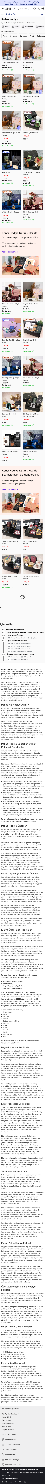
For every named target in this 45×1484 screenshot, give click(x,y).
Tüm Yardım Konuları (9, 1414)
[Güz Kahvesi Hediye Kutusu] (33, 328)
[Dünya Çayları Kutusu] (33, 84)
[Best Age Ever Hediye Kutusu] (11, 402)
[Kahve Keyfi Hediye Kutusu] (11, 84)
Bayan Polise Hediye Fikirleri (21, 643)
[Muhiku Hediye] (2, 14)
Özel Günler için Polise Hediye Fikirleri (20, 654)
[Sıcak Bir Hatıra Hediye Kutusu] (33, 160)
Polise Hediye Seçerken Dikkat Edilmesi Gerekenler (25, 632)
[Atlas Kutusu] (11, 160)
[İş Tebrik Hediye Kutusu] (11, 200)
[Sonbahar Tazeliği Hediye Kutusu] (11, 328)
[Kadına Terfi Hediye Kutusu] (33, 439)
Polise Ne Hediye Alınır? (15, 629)
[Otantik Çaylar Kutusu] (33, 120)
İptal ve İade (6, 1426)
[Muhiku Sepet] (42, 8)
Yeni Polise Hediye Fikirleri (20, 649)
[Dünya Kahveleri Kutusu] (11, 50)
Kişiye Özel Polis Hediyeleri (17, 640)
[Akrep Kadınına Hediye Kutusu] (11, 529)
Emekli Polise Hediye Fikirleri (21, 651)
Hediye (8, 23)
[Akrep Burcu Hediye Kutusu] (33, 529)
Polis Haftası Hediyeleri (19, 659)
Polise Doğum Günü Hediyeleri (22, 657)
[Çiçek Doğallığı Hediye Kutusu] (33, 200)
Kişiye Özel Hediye (18, 23)
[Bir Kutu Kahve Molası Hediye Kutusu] (33, 402)
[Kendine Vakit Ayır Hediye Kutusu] (11, 120)
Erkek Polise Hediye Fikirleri (21, 646)
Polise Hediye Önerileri (15, 635)
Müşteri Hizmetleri (8, 1429)
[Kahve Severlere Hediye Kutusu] (11, 292)
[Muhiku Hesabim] (38, 8)
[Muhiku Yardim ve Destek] (34, 8)
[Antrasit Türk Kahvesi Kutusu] (11, 564)
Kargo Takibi (6, 1417)
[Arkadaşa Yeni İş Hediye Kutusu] (11, 366)
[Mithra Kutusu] (33, 50)
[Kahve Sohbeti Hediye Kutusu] (11, 439)
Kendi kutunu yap (10, 251)
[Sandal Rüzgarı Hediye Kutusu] (33, 564)
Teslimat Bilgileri (8, 1423)
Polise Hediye (31, 23)
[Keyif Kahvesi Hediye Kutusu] (33, 292)
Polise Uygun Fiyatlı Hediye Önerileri (24, 638)
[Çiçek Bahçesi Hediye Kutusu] (33, 366)
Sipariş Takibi (6, 1420)
